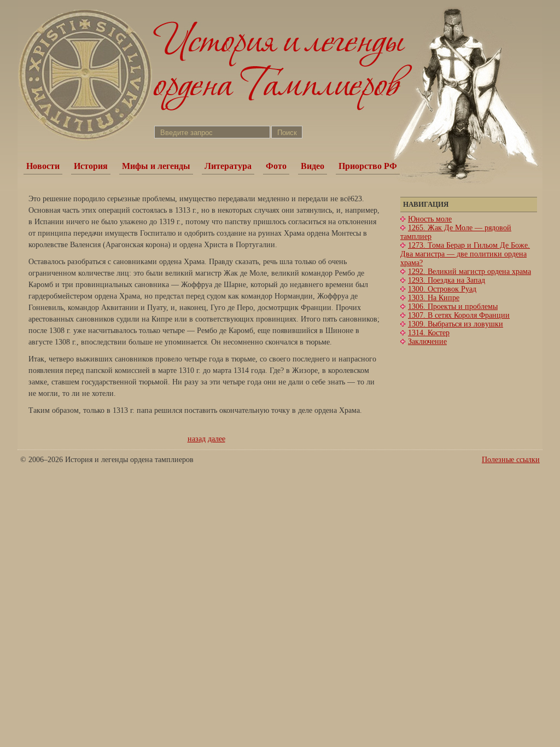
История (91, 166)
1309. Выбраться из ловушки (455, 324)
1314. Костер (429, 333)
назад (197, 439)
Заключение (427, 341)
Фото (276, 166)
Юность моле (430, 219)
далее (216, 439)
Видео (312, 166)
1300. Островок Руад (442, 289)
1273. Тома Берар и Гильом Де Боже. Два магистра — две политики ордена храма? (465, 254)
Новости (43, 166)
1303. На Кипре (433, 298)
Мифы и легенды (156, 166)
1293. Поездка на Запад (446, 280)
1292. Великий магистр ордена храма (469, 271)
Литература (228, 166)
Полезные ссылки (511, 460)
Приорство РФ (368, 166)
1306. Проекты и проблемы (453, 306)
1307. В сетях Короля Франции (459, 315)
